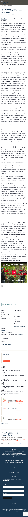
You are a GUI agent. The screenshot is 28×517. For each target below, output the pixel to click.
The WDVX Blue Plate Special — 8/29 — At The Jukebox (12, 375)
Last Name (5, 493)
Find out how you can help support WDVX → (13, 439)
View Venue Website (6, 344)
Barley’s (3, 330)
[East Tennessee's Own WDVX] (4, 2)
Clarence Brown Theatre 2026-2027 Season (10, 393)
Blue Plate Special (13, 399)
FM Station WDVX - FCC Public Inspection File (14, 462)
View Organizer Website (19, 326)
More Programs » (6, 423)
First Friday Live (12, 408)
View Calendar (4, 394)
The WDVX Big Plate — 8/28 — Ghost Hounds (10, 370)
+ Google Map (20, 334)
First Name (5, 489)
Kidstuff (10, 417)
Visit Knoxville (18, 400)
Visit (14, 467)
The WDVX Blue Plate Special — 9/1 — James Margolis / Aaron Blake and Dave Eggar (12, 386)
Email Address (6, 484)
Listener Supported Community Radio (14, 451)
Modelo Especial (19, 404)
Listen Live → (6, 360)
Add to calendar (9, 304)
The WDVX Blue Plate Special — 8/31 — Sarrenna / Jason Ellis (13, 381)
